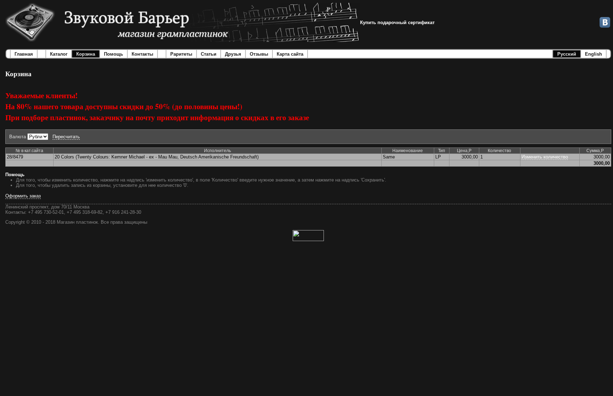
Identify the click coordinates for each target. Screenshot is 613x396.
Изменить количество (544, 157)
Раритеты (181, 54)
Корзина (85, 54)
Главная (24, 54)
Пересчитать (66, 136)
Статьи (208, 54)
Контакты (142, 54)
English (593, 54)
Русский (566, 54)
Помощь (113, 54)
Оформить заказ (23, 196)
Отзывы (259, 54)
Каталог (58, 54)
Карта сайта (290, 54)
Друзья (233, 54)
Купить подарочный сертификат (397, 22)
